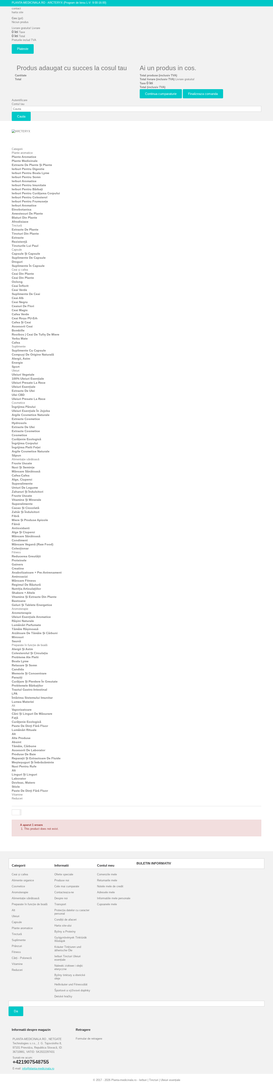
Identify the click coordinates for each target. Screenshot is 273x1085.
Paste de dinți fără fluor (30, 726)
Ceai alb (18, 298)
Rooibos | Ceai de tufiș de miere (35, 334)
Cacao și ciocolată (25, 508)
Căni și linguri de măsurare (32, 713)
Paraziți (17, 677)
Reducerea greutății (26, 556)
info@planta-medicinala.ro (38, 1068)
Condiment (20, 540)
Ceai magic (20, 310)
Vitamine (17, 794)
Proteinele (19, 560)
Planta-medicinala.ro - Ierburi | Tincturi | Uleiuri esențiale (145, 1080)
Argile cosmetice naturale (30, 415)
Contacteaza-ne (64, 892)
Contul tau (18, 104)
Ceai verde (19, 290)
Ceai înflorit (20, 286)
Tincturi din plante (25, 233)
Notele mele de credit (110, 886)
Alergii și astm (22, 649)
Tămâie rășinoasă (25, 629)
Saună (16, 641)
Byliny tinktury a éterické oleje (69, 976)
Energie (17, 362)
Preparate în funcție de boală (29, 645)
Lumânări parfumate (26, 625)
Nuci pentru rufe (24, 766)
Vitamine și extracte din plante (34, 596)
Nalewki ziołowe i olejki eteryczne (68, 967)
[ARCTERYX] (35, 136)
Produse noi (61, 880)
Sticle (16, 786)
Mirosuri (18, 637)
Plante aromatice (22, 152)
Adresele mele (106, 892)
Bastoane (19, 601)
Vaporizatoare (22, 709)
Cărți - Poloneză (22, 958)
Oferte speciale (63, 874)
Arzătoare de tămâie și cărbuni (35, 633)
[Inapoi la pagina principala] (16, 812)
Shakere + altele (23, 592)
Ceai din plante (23, 273)
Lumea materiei (23, 701)
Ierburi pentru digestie (28, 169)
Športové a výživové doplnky (72, 990)
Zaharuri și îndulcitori (27, 491)
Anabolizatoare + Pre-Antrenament (37, 572)
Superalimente (22, 483)
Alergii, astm (21, 358)
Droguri (17, 261)
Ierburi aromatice (24, 181)
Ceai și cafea (20, 269)
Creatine (18, 568)
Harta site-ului (62, 925)
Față (15, 717)
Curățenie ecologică (26, 439)
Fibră (15, 516)
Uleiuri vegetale (23, 374)
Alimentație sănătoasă (25, 459)
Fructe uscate (22, 463)
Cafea (16, 342)
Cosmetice (18, 402)
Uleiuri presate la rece (28, 382)
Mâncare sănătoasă (26, 471)
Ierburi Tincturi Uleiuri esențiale (67, 958)
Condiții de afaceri (65, 919)
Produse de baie (24, 754)
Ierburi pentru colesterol (29, 197)
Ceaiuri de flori (23, 306)
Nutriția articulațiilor (26, 588)
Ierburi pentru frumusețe (30, 201)
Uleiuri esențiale (23, 386)
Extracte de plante (25, 229)
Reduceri (17, 798)
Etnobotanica (21, 209)
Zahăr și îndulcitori (25, 512)
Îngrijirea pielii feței (26, 447)
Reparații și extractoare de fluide (36, 758)
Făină (16, 524)
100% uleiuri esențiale (28, 378)
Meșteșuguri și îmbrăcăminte (33, 762)
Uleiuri (15, 370)
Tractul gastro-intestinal (29, 689)
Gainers (17, 564)
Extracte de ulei (23, 390)
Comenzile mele (107, 874)
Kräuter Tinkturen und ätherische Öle (67, 948)
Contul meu (105, 865)
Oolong (17, 281)
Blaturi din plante (24, 217)
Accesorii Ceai (22, 326)
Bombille (18, 330)
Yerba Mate (20, 338)
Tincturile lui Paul (25, 245)
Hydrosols (19, 423)
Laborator (19, 778)
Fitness (16, 552)
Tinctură (17, 225)
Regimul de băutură (26, 584)
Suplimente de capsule (29, 257)
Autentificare (19, 100)
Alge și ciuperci (23, 532)
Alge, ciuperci (22, 479)
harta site (17, 12)
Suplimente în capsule (28, 265)
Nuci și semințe (23, 467)
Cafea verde (20, 314)
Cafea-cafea (20, 475)
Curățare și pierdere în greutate (35, 681)
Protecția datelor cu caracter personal (71, 912)
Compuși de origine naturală (33, 354)
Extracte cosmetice (26, 419)
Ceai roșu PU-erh (25, 318)
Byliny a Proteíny (65, 931)
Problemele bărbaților (27, 685)
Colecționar (20, 548)
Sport (16, 366)
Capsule (17, 249)
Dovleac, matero (23, 782)
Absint (16, 742)
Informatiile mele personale (113, 898)
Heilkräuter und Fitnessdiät (70, 984)
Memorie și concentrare (29, 673)
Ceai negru (20, 302)
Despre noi (61, 898)
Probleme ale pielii (25, 657)
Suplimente (19, 346)
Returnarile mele (107, 880)
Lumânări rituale (24, 730)
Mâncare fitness (24, 580)
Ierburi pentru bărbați (27, 189)
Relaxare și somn (24, 665)
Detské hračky (63, 996)
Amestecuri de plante (27, 213)
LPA (14, 693)
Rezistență (19, 241)
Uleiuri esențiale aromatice (31, 617)
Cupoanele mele (107, 904)
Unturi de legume (25, 487)
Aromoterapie (20, 608)
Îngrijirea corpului (25, 443)
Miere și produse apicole (30, 520)
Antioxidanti (21, 528)
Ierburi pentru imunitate (29, 185)
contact (16, 8)
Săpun (16, 455)
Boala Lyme (20, 661)
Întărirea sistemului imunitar (32, 697)
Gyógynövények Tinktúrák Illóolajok (70, 939)
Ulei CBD (18, 395)
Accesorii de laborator (28, 750)
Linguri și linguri (24, 774)
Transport (60, 904)
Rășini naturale (23, 621)
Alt (13, 705)
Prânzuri (17, 946)
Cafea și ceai (21, 322)
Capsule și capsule (26, 253)
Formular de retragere (89, 1038)
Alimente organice (23, 880)
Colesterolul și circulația (30, 653)
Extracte (18, 237)
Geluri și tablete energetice (32, 605)
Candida (18, 669)
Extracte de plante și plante (32, 165)
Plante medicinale (25, 161)
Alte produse (21, 738)
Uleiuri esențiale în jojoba (31, 411)
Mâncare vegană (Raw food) (32, 544)
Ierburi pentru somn (26, 177)
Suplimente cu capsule (29, 350)
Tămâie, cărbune (24, 746)
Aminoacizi (20, 576)
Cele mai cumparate (66, 886)
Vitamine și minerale (26, 499)
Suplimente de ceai (26, 294)
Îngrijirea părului (24, 406)
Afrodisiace (20, 221)
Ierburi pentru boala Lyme (30, 173)
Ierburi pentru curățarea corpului (36, 193)
